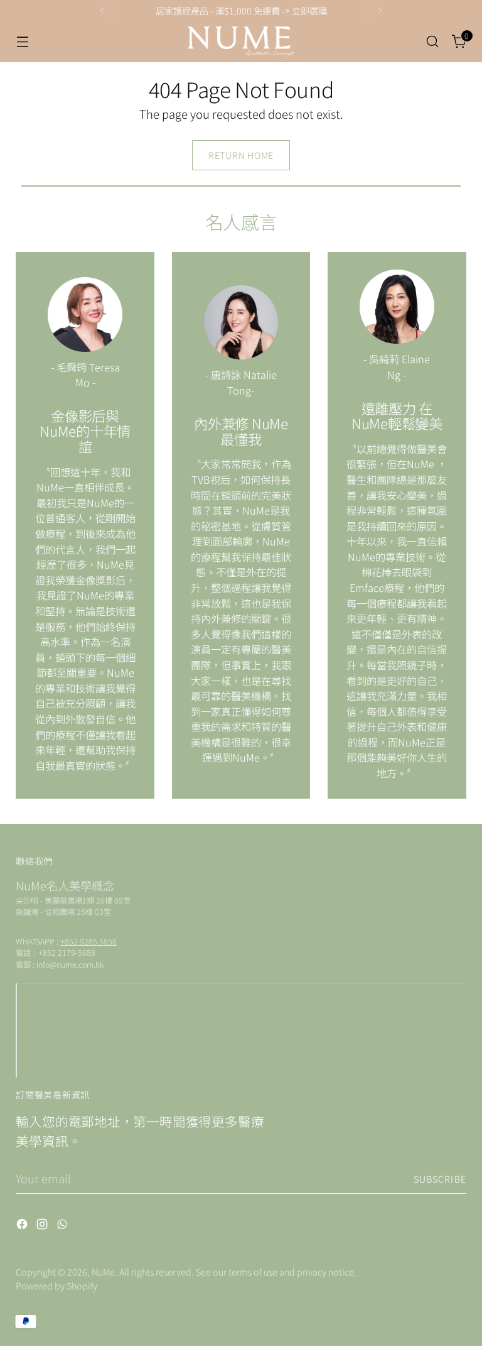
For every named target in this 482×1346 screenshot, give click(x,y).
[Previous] (102, 10)
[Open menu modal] (22, 42)
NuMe (103, 1271)
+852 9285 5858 (88, 941)
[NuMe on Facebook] (23, 1226)
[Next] (380, 10)
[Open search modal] (433, 42)
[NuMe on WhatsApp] (63, 1226)
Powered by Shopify (56, 1285)
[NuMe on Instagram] (43, 1226)
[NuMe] (241, 41)
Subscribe (440, 1178)
